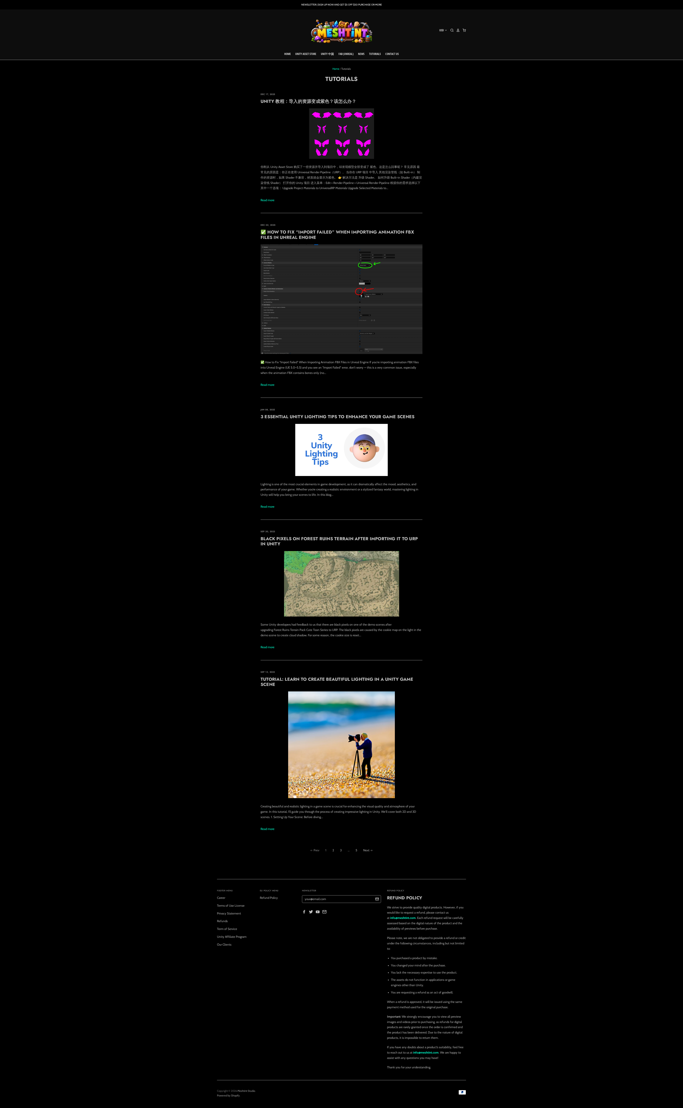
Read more (267, 200)
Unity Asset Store (305, 54)
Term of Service (227, 929)
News (361, 54)
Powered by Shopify (228, 1095)
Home (287, 54)
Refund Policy (269, 898)
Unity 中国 (327, 54)
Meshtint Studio (246, 1091)
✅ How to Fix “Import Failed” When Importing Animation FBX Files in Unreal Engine (337, 234)
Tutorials (375, 54)
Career (221, 898)
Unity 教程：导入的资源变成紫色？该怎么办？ (308, 101)
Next (366, 850)
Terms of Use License (231, 905)
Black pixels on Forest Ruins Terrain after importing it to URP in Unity (339, 541)
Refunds (222, 921)
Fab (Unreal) (346, 54)
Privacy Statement (229, 913)
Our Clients (224, 944)
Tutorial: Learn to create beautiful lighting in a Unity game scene (337, 681)
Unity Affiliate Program (232, 936)
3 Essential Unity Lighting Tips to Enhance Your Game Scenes (337, 417)
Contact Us (392, 54)
